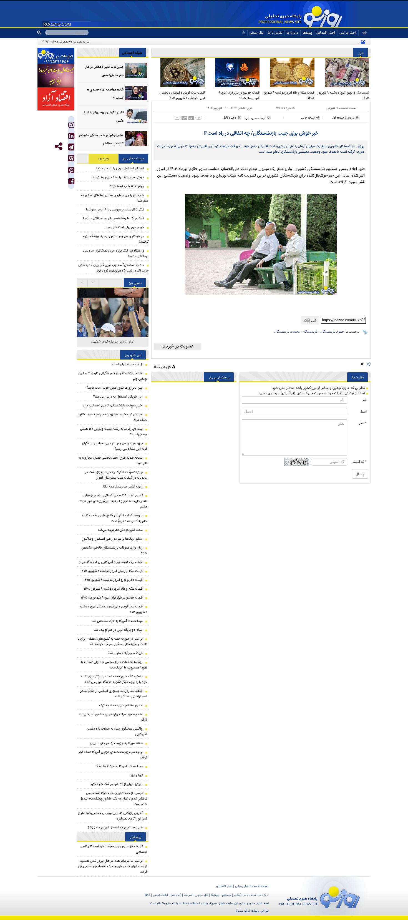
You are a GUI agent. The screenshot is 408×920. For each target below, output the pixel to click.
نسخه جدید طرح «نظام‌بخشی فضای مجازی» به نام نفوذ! (112, 460)
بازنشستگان (310, 331)
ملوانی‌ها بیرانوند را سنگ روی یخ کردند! (118, 177)
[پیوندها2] (55, 75)
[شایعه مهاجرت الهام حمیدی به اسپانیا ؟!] (136, 93)
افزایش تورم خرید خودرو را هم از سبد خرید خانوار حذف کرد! (112, 417)
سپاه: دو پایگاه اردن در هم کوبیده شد (118, 630)
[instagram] (71, 126)
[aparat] (71, 158)
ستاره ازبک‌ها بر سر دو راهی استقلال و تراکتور (112, 539)
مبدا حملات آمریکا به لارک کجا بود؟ (120, 766)
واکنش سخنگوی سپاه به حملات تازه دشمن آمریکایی (116, 731)
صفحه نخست (347, 107)
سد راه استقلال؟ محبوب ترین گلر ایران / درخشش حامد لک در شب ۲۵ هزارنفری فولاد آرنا (113, 267)
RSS (147, 895)
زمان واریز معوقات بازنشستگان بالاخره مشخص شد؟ (114, 550)
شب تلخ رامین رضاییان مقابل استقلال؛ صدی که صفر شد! (114, 197)
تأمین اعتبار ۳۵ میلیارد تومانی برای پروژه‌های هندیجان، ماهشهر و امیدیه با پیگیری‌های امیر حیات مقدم (113, 501)
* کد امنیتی (359, 462)
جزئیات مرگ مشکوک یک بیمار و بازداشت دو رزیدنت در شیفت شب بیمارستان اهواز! (116, 475)
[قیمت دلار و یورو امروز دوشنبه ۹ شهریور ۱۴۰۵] (343, 72)
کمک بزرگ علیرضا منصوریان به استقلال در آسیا (113, 218)
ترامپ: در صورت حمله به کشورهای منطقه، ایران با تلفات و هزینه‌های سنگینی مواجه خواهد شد (112, 641)
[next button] (82, 282)
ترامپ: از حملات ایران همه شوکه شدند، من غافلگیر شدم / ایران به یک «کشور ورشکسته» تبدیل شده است (113, 798)
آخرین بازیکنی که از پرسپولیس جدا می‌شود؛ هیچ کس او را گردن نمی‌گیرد (112, 815)
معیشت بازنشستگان (287, 331)
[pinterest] (71, 171)
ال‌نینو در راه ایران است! (127, 364)
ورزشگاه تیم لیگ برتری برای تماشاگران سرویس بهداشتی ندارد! (115, 253)
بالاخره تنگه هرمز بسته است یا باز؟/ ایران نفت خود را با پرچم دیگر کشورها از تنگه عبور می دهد (114, 679)
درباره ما (292, 32)
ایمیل (363, 411)
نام (365, 400)
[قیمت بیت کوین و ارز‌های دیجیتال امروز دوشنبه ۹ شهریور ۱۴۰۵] (179, 72)
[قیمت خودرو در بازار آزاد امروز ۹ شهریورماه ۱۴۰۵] (234, 72)
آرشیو (237, 895)
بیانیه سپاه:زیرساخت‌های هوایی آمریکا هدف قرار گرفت (113, 754)
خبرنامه (188, 895)
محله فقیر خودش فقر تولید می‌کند (120, 530)
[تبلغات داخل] (55, 56)
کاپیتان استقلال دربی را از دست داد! (120, 168)
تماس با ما (275, 32)
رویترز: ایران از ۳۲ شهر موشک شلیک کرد (116, 784)
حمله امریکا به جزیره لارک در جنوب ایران (116, 743)
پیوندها (307, 32)
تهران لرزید (136, 775)
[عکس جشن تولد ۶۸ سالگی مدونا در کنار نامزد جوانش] (136, 138)
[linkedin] (71, 137)
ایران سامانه (242, 910)
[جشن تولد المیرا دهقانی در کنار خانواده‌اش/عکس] (136, 70)
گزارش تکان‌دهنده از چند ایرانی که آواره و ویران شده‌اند (322, 41)
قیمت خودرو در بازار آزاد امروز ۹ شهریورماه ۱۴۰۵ (239, 95)
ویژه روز (103, 158)
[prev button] (93, 282)
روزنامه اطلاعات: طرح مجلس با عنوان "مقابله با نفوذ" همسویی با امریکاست (114, 664)
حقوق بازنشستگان (332, 331)
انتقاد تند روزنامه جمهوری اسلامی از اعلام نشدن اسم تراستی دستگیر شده (113, 693)
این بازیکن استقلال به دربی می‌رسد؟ (118, 396)
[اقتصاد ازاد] (55, 98)
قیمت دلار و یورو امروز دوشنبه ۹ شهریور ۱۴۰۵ (343, 95)
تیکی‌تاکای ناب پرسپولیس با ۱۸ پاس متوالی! (115, 209)
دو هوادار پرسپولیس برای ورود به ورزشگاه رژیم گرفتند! (115, 239)
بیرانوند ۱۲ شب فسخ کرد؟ (127, 186)
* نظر (363, 423)
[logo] (320, 896)
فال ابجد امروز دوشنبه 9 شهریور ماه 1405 (115, 827)
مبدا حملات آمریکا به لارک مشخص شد (117, 621)
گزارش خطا (163, 366)
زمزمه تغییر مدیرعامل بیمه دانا (123, 486)
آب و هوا (176, 895)
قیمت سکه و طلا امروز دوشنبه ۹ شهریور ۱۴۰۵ (288, 95)
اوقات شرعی (160, 895)
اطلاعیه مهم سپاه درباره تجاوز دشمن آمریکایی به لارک (113, 717)
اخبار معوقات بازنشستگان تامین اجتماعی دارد (113, 405)
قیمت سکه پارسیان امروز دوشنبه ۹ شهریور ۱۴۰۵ (111, 571)
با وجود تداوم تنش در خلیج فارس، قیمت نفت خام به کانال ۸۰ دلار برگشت (114, 518)
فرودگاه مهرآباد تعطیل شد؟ (125, 653)
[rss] (243, 32)
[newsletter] (177, 346)
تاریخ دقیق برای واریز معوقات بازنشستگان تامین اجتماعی (113, 849)
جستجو (226, 895)
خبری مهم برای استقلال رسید (125, 227)
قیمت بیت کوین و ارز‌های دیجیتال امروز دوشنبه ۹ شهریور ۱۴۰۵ (182, 95)
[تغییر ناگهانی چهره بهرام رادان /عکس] (136, 116)
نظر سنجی (256, 32)
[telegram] (71, 147)
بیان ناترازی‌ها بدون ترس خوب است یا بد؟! (114, 388)
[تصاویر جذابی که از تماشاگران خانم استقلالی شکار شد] (112, 323)
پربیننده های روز (133, 158)
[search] (41, 32)
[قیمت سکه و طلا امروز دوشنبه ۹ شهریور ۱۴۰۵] (288, 72)
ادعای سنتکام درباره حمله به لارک (121, 705)
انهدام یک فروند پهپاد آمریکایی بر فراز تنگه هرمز (111, 562)
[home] (362, 33)
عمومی (331, 107)
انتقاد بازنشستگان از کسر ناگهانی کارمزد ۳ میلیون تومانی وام (112, 376)
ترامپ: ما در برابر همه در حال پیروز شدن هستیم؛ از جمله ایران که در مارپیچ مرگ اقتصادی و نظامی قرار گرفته (112, 866)
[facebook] (71, 182)
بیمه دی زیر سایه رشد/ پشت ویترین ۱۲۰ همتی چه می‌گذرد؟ (113, 431)
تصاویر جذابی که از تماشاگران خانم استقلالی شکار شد (113, 344)
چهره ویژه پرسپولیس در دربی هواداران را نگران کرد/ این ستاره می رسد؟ (114, 446)
